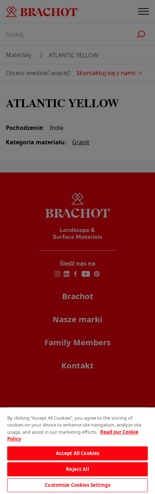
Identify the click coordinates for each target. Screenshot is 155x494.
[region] (77, 450)
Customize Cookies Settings (77, 485)
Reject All (77, 469)
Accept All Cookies (77, 453)
